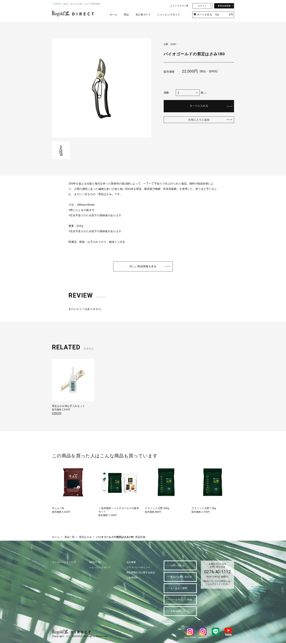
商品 (126, 14)
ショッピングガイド (168, 14)
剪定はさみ (85, 537)
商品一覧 (70, 537)
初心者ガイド (143, 14)
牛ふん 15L (58, 508)
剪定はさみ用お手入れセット (68, 406)
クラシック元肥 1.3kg (203, 508)
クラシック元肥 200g (157, 508)
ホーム (113, 14)
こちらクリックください (217, 584)
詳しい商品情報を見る (142, 266)
